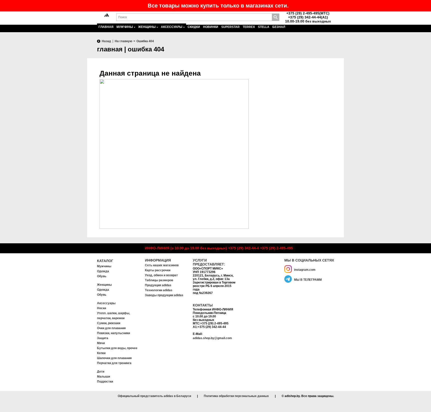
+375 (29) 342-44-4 (243, 248)
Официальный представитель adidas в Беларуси (154, 396)
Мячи (101, 343)
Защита (102, 338)
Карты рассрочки (157, 270)
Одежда (103, 271)
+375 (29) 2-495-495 (276, 248)
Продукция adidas (158, 285)
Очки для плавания (111, 328)
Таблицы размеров (159, 280)
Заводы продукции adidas (164, 295)
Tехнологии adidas (158, 290)
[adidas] (106, 15)
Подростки (105, 381)
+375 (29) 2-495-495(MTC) (307, 13)
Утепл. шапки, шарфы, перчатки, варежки (113, 315)
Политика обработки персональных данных (236, 396)
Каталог (105, 261)
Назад (106, 41)
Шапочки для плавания (114, 358)
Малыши (103, 376)
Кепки (101, 353)
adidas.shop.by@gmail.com (212, 338)
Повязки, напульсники (113, 333)
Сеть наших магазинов (162, 265)
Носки (101, 308)
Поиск (275, 17)
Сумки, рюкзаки (108, 323)
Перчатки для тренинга (114, 363)
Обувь (101, 276)
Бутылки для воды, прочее (117, 348)
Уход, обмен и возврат (161, 275)
